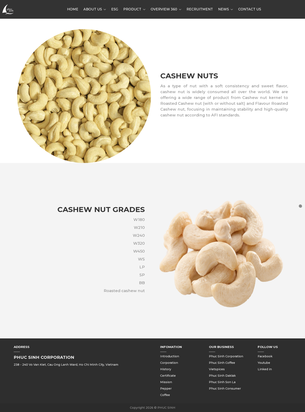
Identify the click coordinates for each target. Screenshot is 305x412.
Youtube (264, 363)
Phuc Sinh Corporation (226, 356)
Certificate (168, 375)
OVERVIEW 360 (164, 9)
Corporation (169, 363)
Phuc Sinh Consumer (225, 388)
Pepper (166, 388)
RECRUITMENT (200, 9)
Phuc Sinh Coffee (222, 363)
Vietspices (217, 369)
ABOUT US (92, 9)
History (165, 369)
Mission (166, 382)
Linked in (265, 369)
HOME (72, 9)
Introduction (169, 356)
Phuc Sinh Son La (222, 382)
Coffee (165, 395)
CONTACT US (249, 9)
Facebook (265, 356)
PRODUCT (132, 9)
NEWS (223, 9)
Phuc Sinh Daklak (222, 375)
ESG (114, 9)
